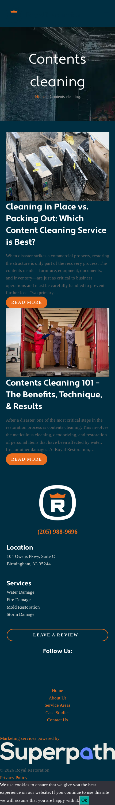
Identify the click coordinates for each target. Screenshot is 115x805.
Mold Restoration (23, 607)
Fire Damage (19, 599)
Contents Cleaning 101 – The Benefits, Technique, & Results (54, 395)
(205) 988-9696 (57, 531)
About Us (58, 698)
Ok (84, 800)
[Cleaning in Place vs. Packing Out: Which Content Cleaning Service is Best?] (57, 166)
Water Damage (20, 592)
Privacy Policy (14, 777)
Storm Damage (20, 614)
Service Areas (58, 705)
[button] (106, 15)
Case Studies (57, 712)
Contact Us (57, 719)
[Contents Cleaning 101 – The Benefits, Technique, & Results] (57, 342)
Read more (26, 302)
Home (40, 96)
